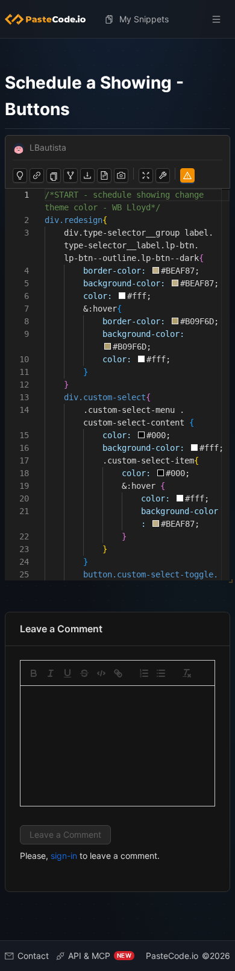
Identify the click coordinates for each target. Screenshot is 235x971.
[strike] (84, 673)
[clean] (186, 673)
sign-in (64, 855)
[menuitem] (50, 19)
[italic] (50, 673)
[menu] (117, 19)
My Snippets (144, 19)
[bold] (33, 673)
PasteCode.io (172, 956)
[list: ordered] (144, 673)
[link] (118, 673)
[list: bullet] (160, 673)
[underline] (67, 673)
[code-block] (101, 673)
